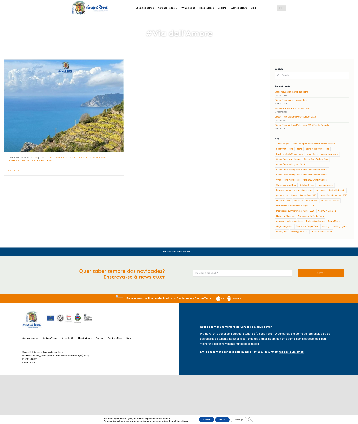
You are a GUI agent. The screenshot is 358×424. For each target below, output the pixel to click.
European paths (83, 158)
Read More (13, 170)
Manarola (298, 200)
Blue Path (49, 158)
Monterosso (311, 200)
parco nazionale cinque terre (289, 221)
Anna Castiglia (282, 144)
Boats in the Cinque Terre (317, 149)
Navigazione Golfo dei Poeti (311, 216)
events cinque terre (303, 190)
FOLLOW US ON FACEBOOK (176, 251)
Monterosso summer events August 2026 (295, 206)
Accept (206, 420)
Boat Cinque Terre (284, 149)
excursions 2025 (99, 158)
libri (288, 200)
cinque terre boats (329, 154)
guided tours (282, 195)
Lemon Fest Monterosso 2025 (333, 195)
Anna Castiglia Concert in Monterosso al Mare (314, 144)
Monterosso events (330, 200)
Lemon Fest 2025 (308, 195)
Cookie (25, 362)
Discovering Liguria (65, 158)
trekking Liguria (29, 160)
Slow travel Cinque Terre (307, 226)
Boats (299, 149)
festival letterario (337, 190)
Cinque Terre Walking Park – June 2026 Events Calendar (301, 169)
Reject (222, 420)
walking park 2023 (299, 231)
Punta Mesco (334, 221)
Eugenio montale (325, 185)
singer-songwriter (284, 226)
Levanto (280, 200)
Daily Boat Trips (307, 185)
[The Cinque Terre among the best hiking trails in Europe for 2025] (64, 106)
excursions (321, 190)
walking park (282, 231)
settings (183, 421)
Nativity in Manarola (327, 211)
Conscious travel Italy (286, 185)
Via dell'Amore (46, 160)
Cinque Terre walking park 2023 (290, 164)
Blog (35, 158)
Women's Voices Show (321, 231)
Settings (239, 420)
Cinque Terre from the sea (288, 159)
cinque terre (312, 154)
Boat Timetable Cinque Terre (289, 154)
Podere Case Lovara (315, 221)
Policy (32, 362)
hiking (294, 195)
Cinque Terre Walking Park (316, 159)
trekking (325, 226)
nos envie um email (291, 351)
